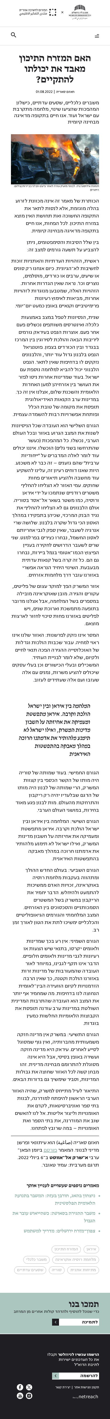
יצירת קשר (62, 1387)
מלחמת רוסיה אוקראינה (75, 1259)
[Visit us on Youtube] (20, 1397)
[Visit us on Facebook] (20, 1388)
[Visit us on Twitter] (28, 1388)
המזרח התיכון (66, 1249)
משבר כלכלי (36, 1259)
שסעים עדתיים (30, 1270)
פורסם (50, 1150)
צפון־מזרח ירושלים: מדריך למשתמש (59, 1231)
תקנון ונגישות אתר (86, 1387)
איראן (91, 1249)
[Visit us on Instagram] (28, 1397)
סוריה (57, 1270)
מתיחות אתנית (83, 1270)
